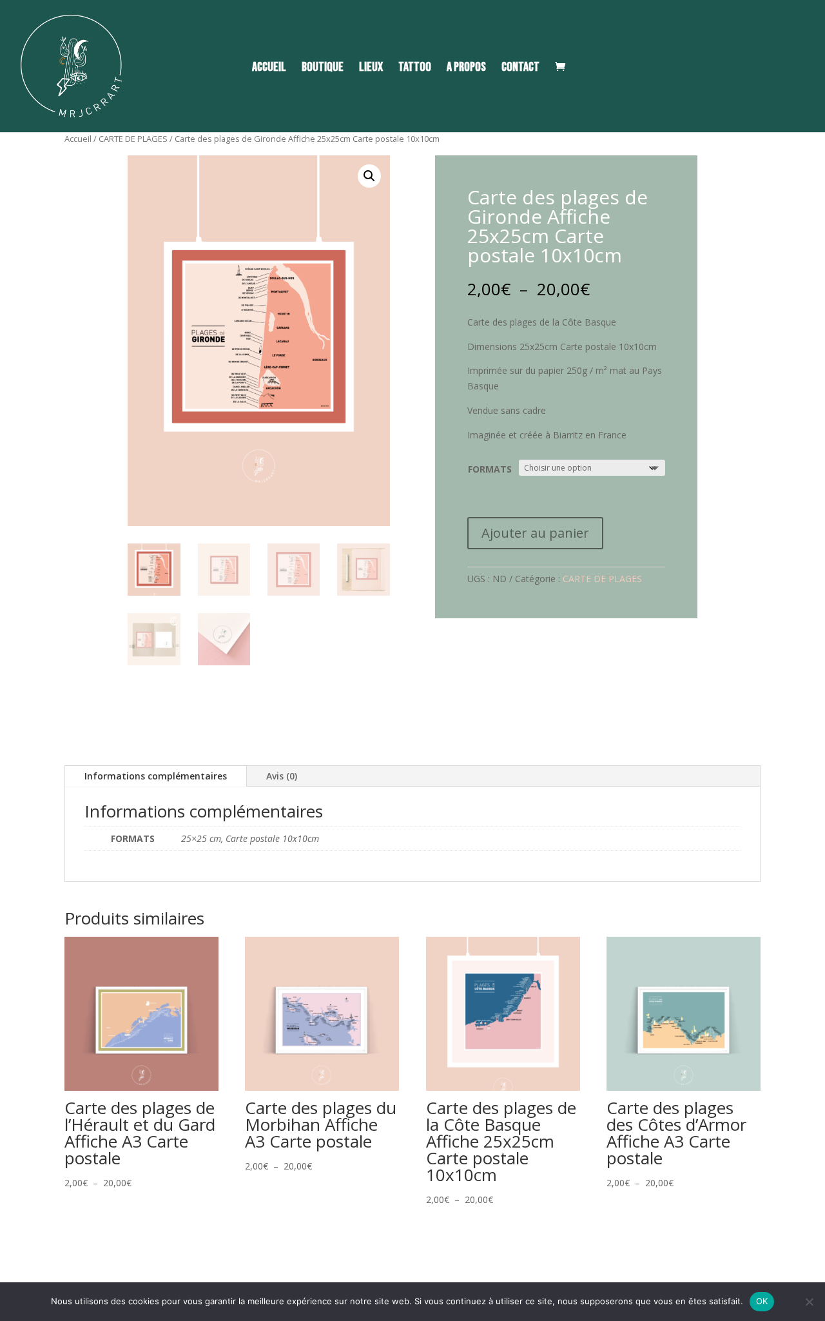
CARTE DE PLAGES (133, 138)
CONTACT (520, 69)
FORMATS (490, 469)
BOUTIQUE (323, 69)
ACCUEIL (269, 69)
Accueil (78, 138)
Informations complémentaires (155, 776)
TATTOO (414, 69)
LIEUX (371, 69)
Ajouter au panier (535, 533)
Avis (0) (281, 776)
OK (762, 1301)
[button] (369, 176)
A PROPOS (466, 69)
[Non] (808, 1301)
